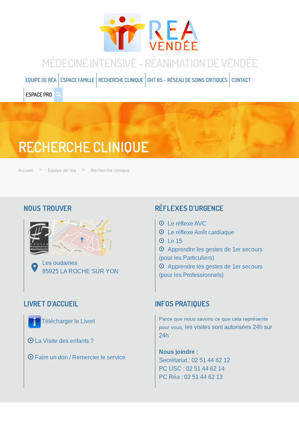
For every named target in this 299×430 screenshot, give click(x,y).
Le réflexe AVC (187, 223)
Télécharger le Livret (68, 321)
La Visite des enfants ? (64, 341)
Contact (241, 80)
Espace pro (39, 94)
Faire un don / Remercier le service (80, 357)
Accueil (25, 170)
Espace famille (77, 80)
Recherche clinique (120, 80)
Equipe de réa (41, 80)
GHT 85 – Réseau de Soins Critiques (187, 80)
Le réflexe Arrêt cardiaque (201, 232)
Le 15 (175, 241)
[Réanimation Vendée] (150, 32)
